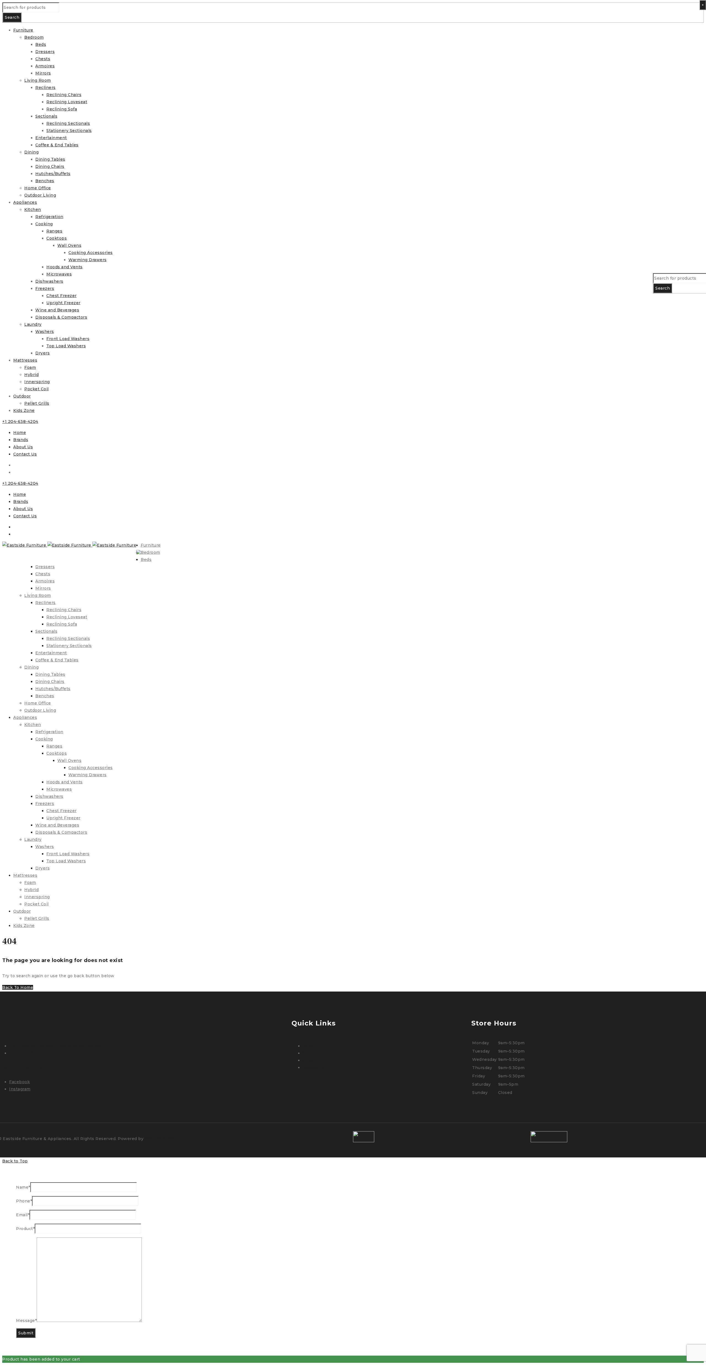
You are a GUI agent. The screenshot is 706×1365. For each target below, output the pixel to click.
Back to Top (15, 1161)
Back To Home (17, 987)
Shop (308, 1060)
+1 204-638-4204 (20, 421)
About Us (23, 446)
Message (26, 1320)
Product (25, 1228)
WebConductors (162, 1138)
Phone (24, 1201)
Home (19, 432)
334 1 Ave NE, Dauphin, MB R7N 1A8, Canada (56, 1045)
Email (23, 1214)
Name (23, 1187)
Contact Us (25, 454)
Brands (20, 439)
